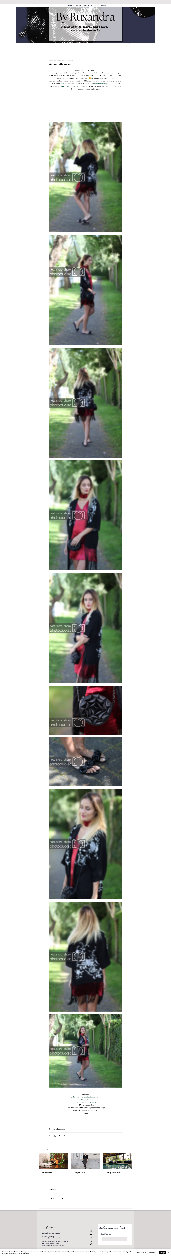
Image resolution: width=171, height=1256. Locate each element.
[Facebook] (91, 1228)
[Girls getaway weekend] (117, 1161)
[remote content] (85, 106)
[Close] (168, 1252)
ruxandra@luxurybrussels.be (51, 1238)
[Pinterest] (91, 1238)
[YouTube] (91, 1234)
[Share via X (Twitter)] (55, 1136)
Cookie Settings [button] (141, 1253)
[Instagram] (91, 1244)
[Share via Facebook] (50, 1136)
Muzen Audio (46, 1172)
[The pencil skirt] (85, 1161)
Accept (162, 1253)
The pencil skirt (79, 1172)
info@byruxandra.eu (53, 1233)
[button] (129, 44)
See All (130, 1149)
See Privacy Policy (23, 1254)
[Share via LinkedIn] (59, 1136)
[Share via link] (64, 1136)
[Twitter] (91, 1231)
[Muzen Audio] (53, 1161)
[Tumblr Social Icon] (91, 1241)
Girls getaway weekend (114, 1172)
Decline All (152, 1253)
